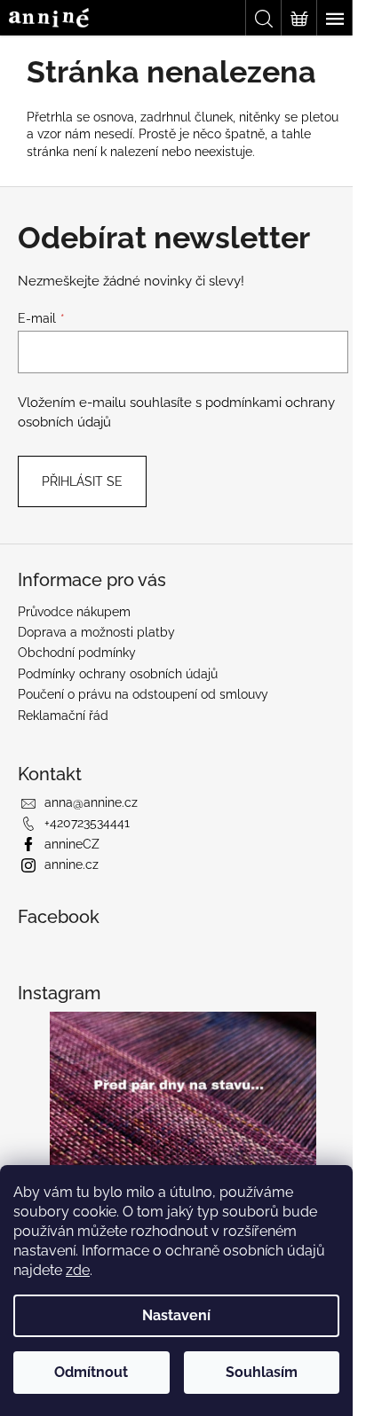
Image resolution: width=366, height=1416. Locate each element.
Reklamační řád (63, 715)
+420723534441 (87, 823)
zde (78, 1270)
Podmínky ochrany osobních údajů (118, 674)
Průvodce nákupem (74, 612)
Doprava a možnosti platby (96, 632)
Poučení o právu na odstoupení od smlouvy (143, 694)
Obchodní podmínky (77, 652)
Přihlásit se (82, 481)
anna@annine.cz (91, 802)
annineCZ (71, 844)
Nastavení (176, 1315)
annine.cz (71, 864)
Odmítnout (91, 1372)
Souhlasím (262, 1372)
